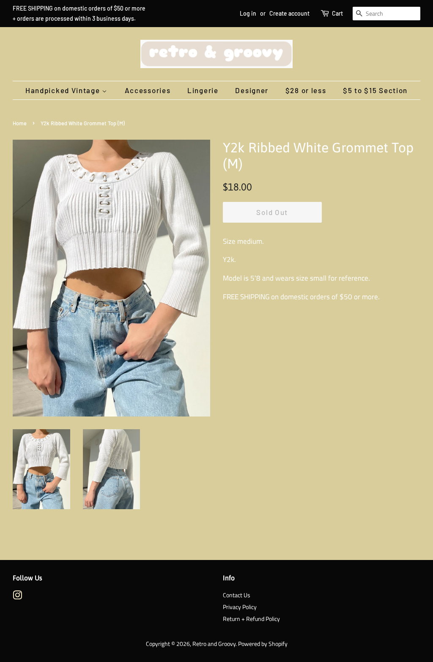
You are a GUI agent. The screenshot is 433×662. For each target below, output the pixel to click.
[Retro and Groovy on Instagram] (17, 596)
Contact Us (236, 595)
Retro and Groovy (214, 643)
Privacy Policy (240, 607)
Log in (248, 13)
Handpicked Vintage (63, 90)
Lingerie (203, 90)
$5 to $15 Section (375, 90)
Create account (289, 13)
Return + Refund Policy (251, 618)
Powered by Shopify (263, 643)
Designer (252, 90)
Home (20, 123)
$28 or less (305, 90)
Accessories (148, 90)
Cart (337, 13)
